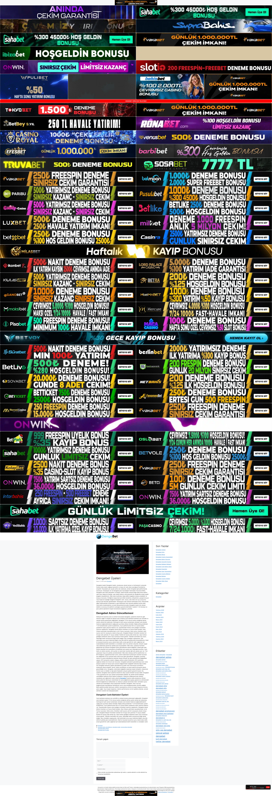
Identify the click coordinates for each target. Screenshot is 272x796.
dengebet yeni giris (163, 726)
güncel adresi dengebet (126, 727)
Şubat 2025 (159, 622)
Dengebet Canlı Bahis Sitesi (164, 566)
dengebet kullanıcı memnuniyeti (161, 699)
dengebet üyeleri (116, 727)
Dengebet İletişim (161, 576)
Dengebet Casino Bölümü (163, 574)
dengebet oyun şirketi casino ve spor (162, 705)
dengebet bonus (170, 667)
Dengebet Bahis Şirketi (103, 728)
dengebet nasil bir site (162, 701)
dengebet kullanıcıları (162, 697)
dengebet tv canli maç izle (163, 720)
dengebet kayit (169, 696)
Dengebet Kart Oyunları (103, 730)
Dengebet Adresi (160, 550)
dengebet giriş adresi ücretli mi (161, 690)
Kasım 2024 (159, 627)
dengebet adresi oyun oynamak (161, 661)
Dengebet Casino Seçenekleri (164, 557)
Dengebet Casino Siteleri (163, 578)
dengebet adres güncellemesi (105, 727)
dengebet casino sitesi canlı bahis (162, 680)
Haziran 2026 (160, 612)
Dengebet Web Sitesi (162, 581)
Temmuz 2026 (160, 610)
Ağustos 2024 (160, 634)
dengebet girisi (161, 686)
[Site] (68, 179)
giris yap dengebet (164, 730)
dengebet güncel (161, 692)
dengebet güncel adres (162, 694)
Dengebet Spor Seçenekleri (163, 571)
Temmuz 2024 (160, 636)
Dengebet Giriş (160, 552)
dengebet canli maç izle (163, 669)
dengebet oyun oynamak (160, 703)
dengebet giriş (161, 688)
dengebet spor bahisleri (164, 713)
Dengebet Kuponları (161, 569)
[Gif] (136, 251)
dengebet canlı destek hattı (161, 672)
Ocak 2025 (159, 624)
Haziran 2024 (160, 639)
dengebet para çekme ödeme (161, 708)
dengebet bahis (160, 663)
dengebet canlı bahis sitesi (163, 671)
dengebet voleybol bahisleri (161, 721)
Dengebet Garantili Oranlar (163, 562)
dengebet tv (160, 718)
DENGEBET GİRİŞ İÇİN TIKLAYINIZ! (136, 101)
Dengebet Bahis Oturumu (163, 559)
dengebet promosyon (165, 711)
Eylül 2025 (159, 615)
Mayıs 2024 (159, 641)
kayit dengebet (161, 739)
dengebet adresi (160, 659)
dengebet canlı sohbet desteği (161, 674)
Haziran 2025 (159, 617)
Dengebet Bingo (160, 554)
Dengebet (100, 725)
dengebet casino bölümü (163, 676)
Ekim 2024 (159, 629)
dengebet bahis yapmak (160, 667)
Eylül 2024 (159, 631)
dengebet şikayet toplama (160, 727)
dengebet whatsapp (162, 723)
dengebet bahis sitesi (162, 665)
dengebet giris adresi (162, 683)
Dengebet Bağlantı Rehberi (163, 564)
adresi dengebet (160, 654)
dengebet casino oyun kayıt (161, 678)
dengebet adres (163, 657)
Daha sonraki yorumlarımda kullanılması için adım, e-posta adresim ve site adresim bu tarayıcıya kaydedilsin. (122, 773)
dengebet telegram (161, 715)
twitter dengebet (163, 741)
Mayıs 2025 (159, 619)
